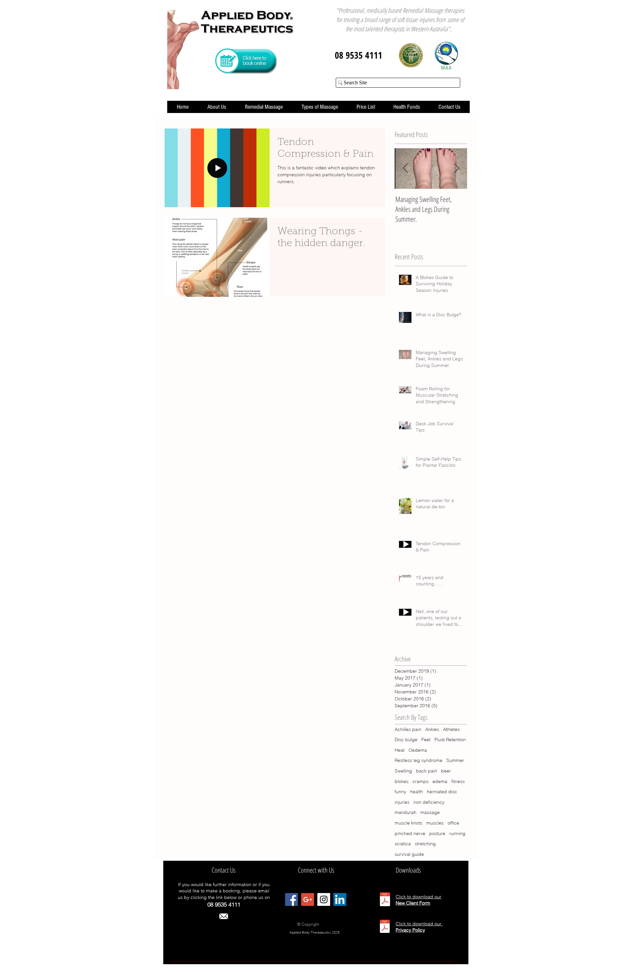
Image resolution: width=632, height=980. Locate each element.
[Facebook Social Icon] (291, 899)
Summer (455, 760)
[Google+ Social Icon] (307, 899)
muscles (435, 823)
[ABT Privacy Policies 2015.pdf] (384, 927)
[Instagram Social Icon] (323, 899)
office (453, 823)
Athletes (451, 729)
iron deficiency (428, 802)
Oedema (417, 750)
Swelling (403, 771)
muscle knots (408, 823)
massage (430, 812)
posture (437, 833)
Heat (400, 750)
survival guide (409, 854)
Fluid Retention (450, 739)
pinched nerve (410, 833)
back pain (426, 771)
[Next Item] (457, 168)
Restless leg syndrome (418, 760)
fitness (458, 781)
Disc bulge (406, 739)
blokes (401, 781)
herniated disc (442, 792)
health (416, 792)
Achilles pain (408, 729)
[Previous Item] (405, 168)
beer (446, 771)
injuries (402, 802)
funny (400, 792)
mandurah (405, 812)
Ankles (432, 729)
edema (440, 781)
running (457, 833)
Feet (426, 739)
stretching (425, 844)
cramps (420, 781)
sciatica (403, 844)
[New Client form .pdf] (385, 900)
